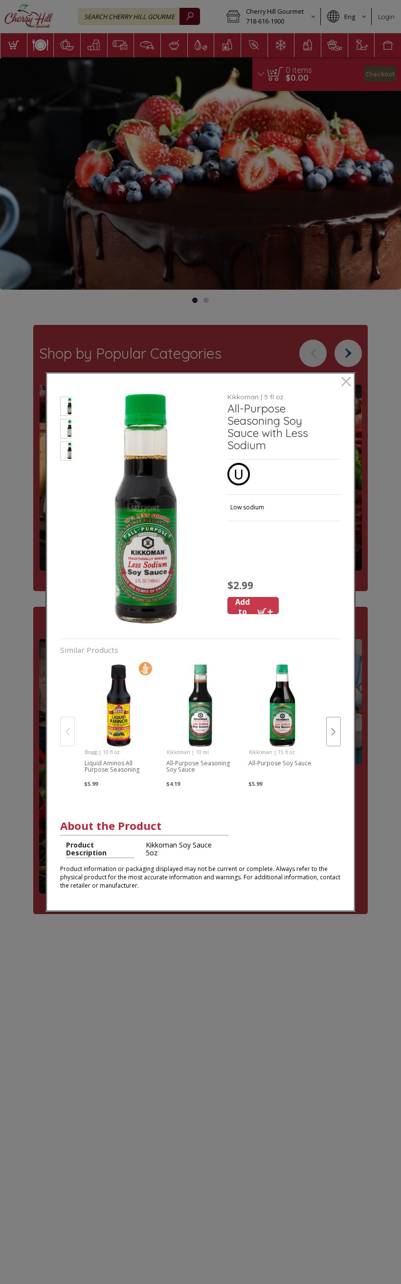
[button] (65, 408)
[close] (346, 382)
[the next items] (333, 731)
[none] (119, 722)
